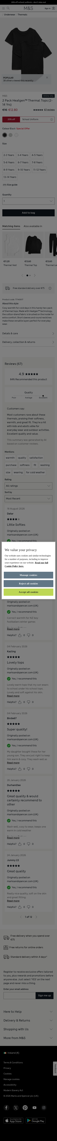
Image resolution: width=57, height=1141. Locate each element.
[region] (28, 570)
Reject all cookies (28, 583)
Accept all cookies (28, 592)
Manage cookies (28, 575)
